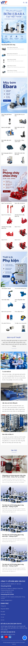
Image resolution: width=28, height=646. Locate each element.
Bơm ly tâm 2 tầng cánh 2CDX (19, 141)
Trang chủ (3, 606)
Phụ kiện (3, 611)
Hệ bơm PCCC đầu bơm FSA (6, 227)
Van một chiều (5, 299)
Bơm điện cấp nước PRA (6, 141)
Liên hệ (2, 620)
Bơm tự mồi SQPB (6, 127)
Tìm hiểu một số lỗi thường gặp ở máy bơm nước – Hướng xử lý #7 (13, 535)
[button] (26, 2)
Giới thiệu (3, 614)
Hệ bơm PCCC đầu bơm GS (19, 215)
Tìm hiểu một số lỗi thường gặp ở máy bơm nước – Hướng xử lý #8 (13, 505)
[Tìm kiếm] (23, 2)
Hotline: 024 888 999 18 (6, 592)
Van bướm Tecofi (6, 288)
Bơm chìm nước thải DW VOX (20, 153)
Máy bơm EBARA (5, 608)
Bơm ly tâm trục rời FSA (19, 115)
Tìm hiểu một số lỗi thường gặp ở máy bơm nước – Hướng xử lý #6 (13, 565)
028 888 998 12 (8, 600)
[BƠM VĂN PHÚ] (6, 2)
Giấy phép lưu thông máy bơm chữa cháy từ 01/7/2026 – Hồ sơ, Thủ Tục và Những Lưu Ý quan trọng (14, 476)
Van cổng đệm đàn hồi (20, 300)
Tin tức (2, 617)
